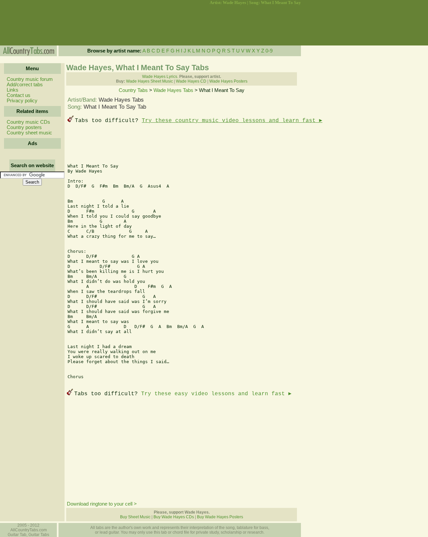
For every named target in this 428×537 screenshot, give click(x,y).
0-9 (269, 50)
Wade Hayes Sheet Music (149, 81)
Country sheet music (29, 132)
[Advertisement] (32, 25)
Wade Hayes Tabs (173, 90)
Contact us (18, 95)
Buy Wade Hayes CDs (173, 517)
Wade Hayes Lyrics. (160, 76)
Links (12, 90)
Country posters (24, 127)
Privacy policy (22, 100)
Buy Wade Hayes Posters (220, 517)
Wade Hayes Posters (228, 81)
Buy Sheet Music (135, 517)
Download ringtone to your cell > (102, 504)
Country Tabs (133, 90)
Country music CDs (28, 122)
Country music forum (30, 79)
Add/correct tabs (25, 84)
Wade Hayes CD (191, 81)
